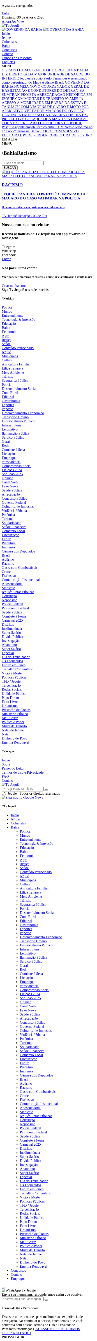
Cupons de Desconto (17, 58)
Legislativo (10, 429)
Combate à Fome (14, 616)
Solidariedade (11, 523)
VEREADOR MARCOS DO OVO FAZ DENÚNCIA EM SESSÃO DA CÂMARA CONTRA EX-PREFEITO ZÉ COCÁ (45, 115)
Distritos (8, 624)
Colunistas (9, 42)
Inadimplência (12, 628)
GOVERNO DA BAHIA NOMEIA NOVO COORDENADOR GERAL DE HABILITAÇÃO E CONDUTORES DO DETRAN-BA (46, 86)
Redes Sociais (12, 689)
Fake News (10, 486)
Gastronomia (11, 401)
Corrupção (9, 596)
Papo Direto (10, 698)
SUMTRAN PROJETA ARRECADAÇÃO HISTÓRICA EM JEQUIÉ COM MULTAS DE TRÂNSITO (47, 97)
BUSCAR (10, 167)
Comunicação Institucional (21, 580)
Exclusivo (9, 576)
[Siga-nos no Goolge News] (22, 797)
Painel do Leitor (13, 768)
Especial (8, 653)
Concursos (9, 50)
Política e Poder (13, 722)
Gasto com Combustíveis (19, 567)
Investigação (11, 641)
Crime (6, 571)
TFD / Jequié (11, 681)
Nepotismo (9, 600)
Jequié (6, 38)
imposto (7, 409)
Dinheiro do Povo (14, 738)
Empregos (9, 458)
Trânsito (7, 376)
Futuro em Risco (13, 665)
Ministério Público (15, 714)
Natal (5, 734)
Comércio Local (13, 531)
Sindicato (8, 588)
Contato (7, 54)
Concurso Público (14, 498)
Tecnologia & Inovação (18, 319)
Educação (9, 323)
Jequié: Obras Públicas (18, 592)
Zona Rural (10, 393)
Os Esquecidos (12, 661)
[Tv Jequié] (10, 25)
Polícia (7, 384)
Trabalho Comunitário (17, 669)
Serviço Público (13, 437)
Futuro (6, 539)
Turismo (8, 519)
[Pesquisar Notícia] (46, 790)
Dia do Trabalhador (16, 657)
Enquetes (8, 62)
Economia (9, 332)
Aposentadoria (12, 584)
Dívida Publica (12, 637)
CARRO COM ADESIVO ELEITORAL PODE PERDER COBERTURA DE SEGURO (47, 133)
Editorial (8, 397)
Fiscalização (10, 535)
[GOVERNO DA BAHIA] (43, 29)
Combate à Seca (13, 450)
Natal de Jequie (13, 730)
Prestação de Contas (16, 710)
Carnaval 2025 (12, 620)
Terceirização (11, 685)
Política (7, 307)
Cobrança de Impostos (18, 506)
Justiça (6, 340)
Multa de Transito (14, 726)
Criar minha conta (14, 286)
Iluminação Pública (15, 433)
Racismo (8, 563)
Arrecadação (11, 494)
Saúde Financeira (14, 527)
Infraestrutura (11, 425)
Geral (6, 441)
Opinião (7, 478)
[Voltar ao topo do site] (3, 1287)
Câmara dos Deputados (18, 551)
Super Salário (11, 632)
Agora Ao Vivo (13, 21)
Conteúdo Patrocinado (18, 348)
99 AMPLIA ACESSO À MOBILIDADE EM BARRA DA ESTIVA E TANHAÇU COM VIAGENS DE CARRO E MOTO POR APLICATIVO (45, 105)
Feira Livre (10, 702)
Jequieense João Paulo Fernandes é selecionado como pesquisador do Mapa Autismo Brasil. (44, 80)
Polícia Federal (12, 604)
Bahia (6, 46)
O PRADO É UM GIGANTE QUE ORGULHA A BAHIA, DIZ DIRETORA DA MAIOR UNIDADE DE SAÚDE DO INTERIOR (46, 74)
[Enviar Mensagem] (46, 1300)
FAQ (5, 776)
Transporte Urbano (15, 417)
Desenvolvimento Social (19, 389)
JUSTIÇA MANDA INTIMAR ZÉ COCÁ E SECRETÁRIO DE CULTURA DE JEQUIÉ (45, 121)
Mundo (7, 311)
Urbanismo (10, 706)
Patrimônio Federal (15, 608)
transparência (11, 462)
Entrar (6, 13)
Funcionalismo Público (18, 421)
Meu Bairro (10, 718)
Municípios (10, 356)
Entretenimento (12, 315)
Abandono (9, 645)
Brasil (6, 555)
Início (6, 33)
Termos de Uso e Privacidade (23, 772)
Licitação (8, 454)
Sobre (6, 764)
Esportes (8, 405)
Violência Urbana (14, 511)
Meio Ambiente (13, 372)
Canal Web (10, 482)
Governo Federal (14, 502)
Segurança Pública (15, 380)
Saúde (6, 344)
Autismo (8, 559)
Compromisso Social (16, 466)
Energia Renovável (15, 742)
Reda (5, 445)
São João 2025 (12, 474)
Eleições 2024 (12, 470)
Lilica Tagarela (12, 368)
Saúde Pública (12, 490)
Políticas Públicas (14, 677)
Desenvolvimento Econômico (23, 413)
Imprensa (8, 547)
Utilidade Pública (14, 693)
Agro (5, 336)
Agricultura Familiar (16, 364)
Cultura (7, 360)
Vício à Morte (12, 673)
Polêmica (8, 515)
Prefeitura (9, 543)
